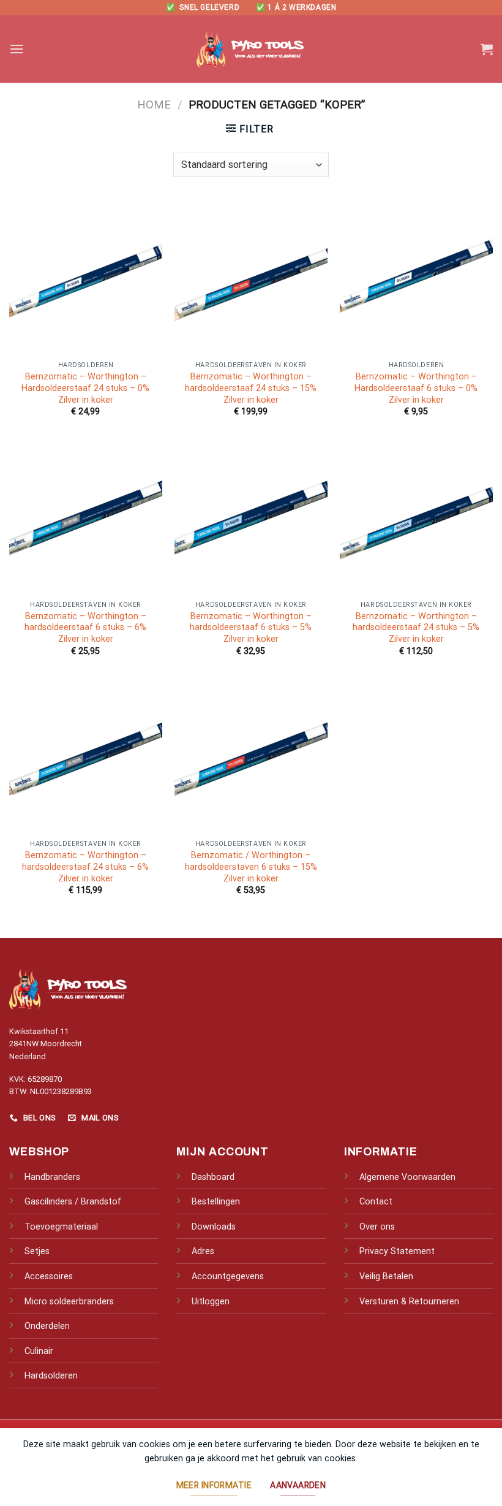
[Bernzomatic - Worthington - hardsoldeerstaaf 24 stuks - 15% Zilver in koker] (251, 278)
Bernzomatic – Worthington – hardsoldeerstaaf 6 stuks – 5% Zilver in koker (251, 627)
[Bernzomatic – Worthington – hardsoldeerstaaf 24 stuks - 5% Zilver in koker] (416, 517)
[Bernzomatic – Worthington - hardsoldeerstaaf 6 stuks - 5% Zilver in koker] (251, 517)
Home (154, 104)
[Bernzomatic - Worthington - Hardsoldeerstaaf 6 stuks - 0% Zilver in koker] (416, 278)
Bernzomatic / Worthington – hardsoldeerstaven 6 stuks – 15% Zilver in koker (251, 866)
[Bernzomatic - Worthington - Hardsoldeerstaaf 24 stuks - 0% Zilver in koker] (85, 278)
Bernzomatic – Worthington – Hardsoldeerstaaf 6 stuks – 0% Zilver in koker (416, 388)
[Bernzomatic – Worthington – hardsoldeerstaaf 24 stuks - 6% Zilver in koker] (85, 757)
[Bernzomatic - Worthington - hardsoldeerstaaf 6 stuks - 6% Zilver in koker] (85, 517)
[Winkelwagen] (487, 49)
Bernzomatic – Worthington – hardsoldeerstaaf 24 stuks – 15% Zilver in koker (251, 388)
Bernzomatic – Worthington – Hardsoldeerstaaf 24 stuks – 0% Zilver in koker (85, 388)
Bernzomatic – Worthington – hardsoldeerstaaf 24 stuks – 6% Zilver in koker (85, 866)
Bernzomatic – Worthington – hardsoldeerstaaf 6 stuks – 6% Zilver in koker (85, 627)
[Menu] (16, 49)
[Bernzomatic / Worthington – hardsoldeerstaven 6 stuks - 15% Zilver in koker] (251, 757)
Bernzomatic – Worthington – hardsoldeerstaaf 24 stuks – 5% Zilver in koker (416, 627)
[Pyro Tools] (251, 49)
